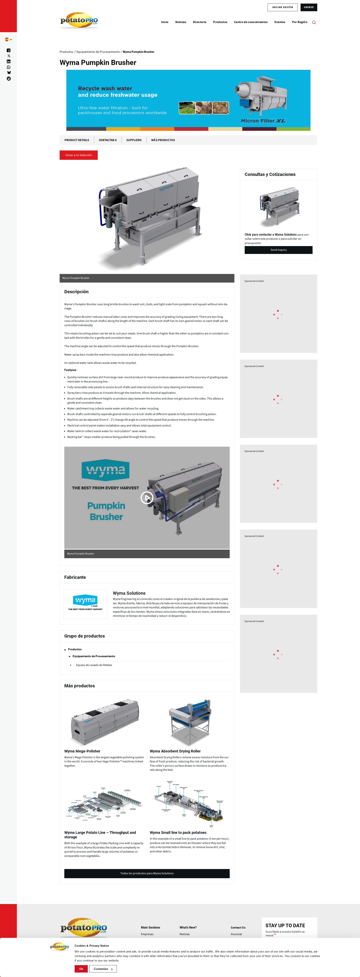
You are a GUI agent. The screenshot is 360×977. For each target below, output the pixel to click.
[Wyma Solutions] (147, 604)
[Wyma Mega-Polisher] (104, 732)
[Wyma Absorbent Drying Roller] (190, 734)
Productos (75, 649)
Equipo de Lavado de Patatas (94, 665)
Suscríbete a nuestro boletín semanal (285, 933)
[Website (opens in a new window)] (147, 219)
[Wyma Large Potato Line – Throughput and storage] (104, 818)
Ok (81, 968)
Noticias (185, 934)
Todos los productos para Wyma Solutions (147, 874)
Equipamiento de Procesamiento (94, 656)
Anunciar (236, 934)
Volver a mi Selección (78, 155)
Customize (101, 968)
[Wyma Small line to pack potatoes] (190, 815)
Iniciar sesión (282, 7)
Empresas (147, 934)
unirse (309, 7)
